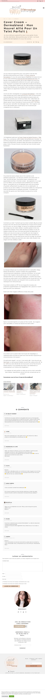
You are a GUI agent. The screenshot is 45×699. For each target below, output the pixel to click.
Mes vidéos (38, 658)
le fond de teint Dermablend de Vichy (26, 78)
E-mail (4, 576)
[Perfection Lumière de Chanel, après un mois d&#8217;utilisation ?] (36, 386)
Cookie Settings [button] (5, 696)
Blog (26, 658)
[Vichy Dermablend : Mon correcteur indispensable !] (9, 386)
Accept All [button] (11, 696)
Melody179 (9, 502)
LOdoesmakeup (8, 42)
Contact (33, 659)
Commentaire (5, 560)
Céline (8, 518)
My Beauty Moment (11, 413)
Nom (3, 573)
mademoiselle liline (12, 446)
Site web (4, 579)
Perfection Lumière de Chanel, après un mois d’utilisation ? (35, 391)
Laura (7, 431)
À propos (32, 658)
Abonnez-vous (22, 648)
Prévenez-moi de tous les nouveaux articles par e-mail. (15, 583)
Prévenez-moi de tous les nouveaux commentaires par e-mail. (16, 581)
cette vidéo (35, 100)
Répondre (7, 425)
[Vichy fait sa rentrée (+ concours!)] (23, 386)
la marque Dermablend (28, 93)
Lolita (8, 465)
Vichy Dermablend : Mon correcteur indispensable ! (9, 391)
